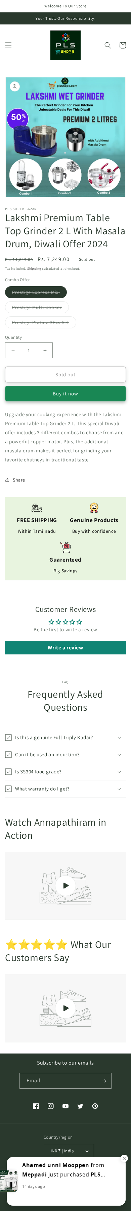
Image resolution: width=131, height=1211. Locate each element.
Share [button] (19, 480)
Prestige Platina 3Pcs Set (44, 323)
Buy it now (65, 393)
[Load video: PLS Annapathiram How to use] (65, 886)
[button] (8, 45)
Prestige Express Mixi (39, 293)
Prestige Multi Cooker (40, 308)
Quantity (13, 337)
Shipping (34, 268)
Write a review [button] (65, 647)
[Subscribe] (103, 1081)
